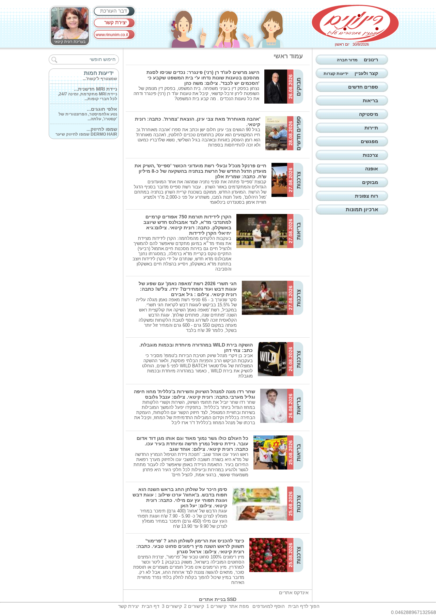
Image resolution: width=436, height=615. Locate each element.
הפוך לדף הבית (304, 606)
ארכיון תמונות (362, 209)
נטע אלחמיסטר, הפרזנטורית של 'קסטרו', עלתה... (88, 110)
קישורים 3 (172, 606)
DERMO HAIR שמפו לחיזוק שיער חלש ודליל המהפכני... (86, 130)
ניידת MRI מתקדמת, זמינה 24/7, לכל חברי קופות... (87, 90)
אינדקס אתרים (294, 592)
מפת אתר (239, 606)
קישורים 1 (216, 606)
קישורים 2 (194, 606)
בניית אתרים (212, 599)
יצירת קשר (115, 22)
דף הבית (150, 606)
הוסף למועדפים (268, 606)
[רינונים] (355, 23)
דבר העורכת (113, 11)
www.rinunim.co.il (112, 34)
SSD (231, 599)
